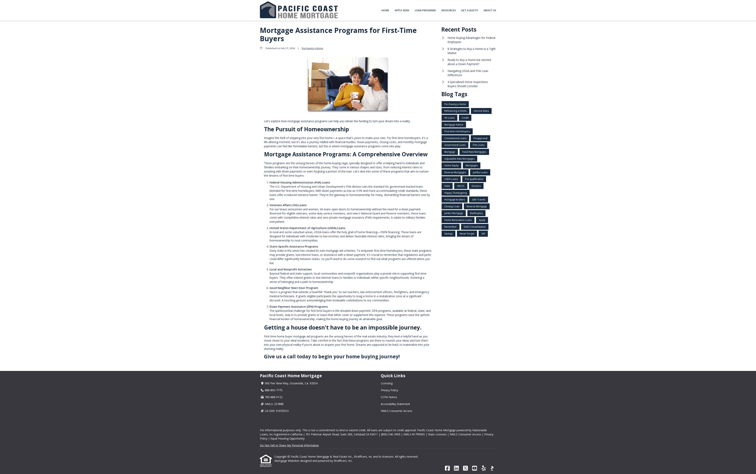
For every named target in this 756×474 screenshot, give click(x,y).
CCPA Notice (389, 397)
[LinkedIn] (456, 468)
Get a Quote (469, 10)
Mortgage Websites (287, 461)
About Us (490, 10)
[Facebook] (447, 468)
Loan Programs (425, 10)
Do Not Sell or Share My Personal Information (289, 445)
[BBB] (492, 468)
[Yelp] (483, 468)
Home (385, 10)
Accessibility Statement (395, 404)
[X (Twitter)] (465, 468)
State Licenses (437, 434)
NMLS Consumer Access (396, 411)
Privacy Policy (389, 390)
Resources (448, 10)
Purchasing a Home (312, 48)
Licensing (387, 383)
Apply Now (402, 10)
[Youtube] (474, 468)
